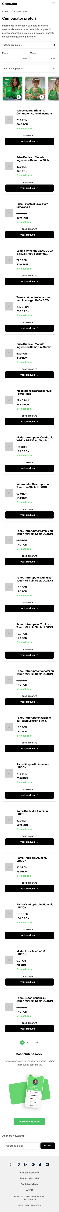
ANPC (29, 1190)
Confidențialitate (30, 1184)
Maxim (33, 53)
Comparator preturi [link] (20, 11)
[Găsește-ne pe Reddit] (47, 1164)
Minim (5, 53)
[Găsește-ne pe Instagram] (12, 1164)
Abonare (48, 1146)
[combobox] (29, 68)
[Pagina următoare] (41, 1042)
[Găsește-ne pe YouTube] (33, 1164)
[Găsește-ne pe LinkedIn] (26, 1164)
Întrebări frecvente (30, 1172)
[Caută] (54, 45)
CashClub (9, 4)
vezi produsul (27, 141)
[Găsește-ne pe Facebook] (19, 1164)
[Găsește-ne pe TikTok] (40, 1164)
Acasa (5, 11)
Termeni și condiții (29, 1178)
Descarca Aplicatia (29, 1121)
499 (37, 1042)
